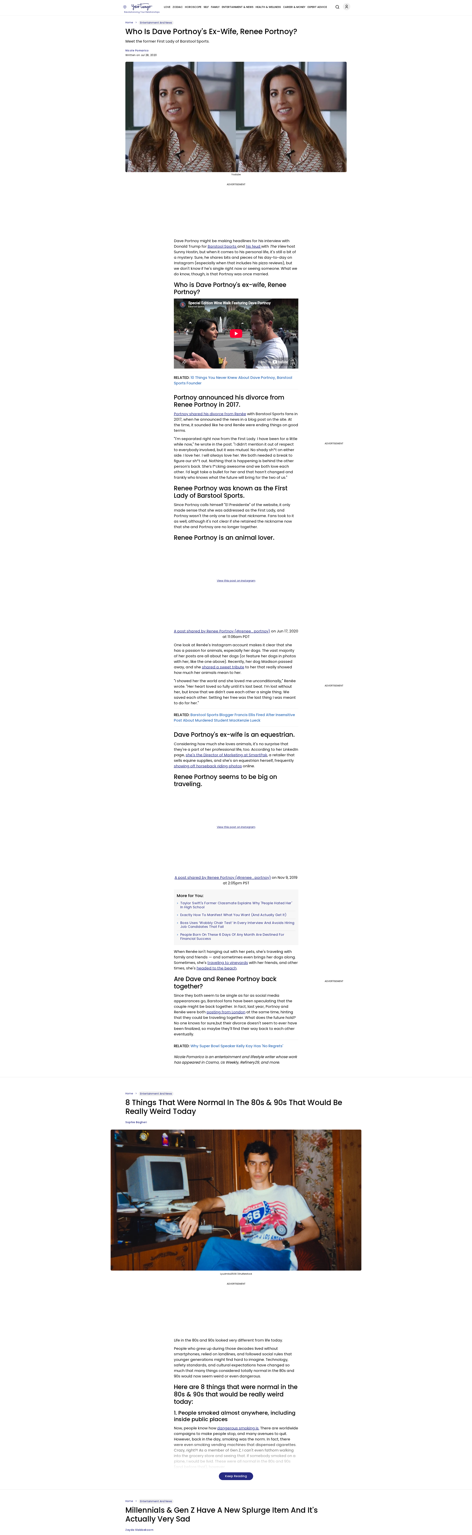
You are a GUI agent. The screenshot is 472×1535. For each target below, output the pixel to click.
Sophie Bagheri (136, 1122)
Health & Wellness (268, 7)
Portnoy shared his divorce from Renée (210, 413)
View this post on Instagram (236, 580)
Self (206, 7)
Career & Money (294, 7)
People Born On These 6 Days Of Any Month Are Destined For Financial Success (232, 937)
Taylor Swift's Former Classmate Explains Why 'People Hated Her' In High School (236, 905)
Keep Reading (236, 1476)
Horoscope (193, 7)
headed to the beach (217, 968)
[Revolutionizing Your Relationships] (142, 7)
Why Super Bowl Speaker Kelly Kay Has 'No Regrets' (236, 1046)
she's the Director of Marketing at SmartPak (226, 755)
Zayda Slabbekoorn (139, 1530)
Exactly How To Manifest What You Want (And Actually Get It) (233, 915)
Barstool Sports (222, 246)
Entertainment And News (156, 23)
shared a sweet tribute (223, 667)
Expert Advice (317, 7)
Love (167, 7)
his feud (253, 246)
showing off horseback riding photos (208, 766)
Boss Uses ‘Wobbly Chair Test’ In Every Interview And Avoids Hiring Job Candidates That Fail (237, 925)
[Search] (336, 6)
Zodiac (178, 7)
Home (129, 22)
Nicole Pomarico (137, 50)
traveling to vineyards (227, 962)
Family (215, 7)
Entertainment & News (237, 7)
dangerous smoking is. (238, 1428)
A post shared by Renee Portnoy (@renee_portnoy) (222, 631)
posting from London (225, 1012)
